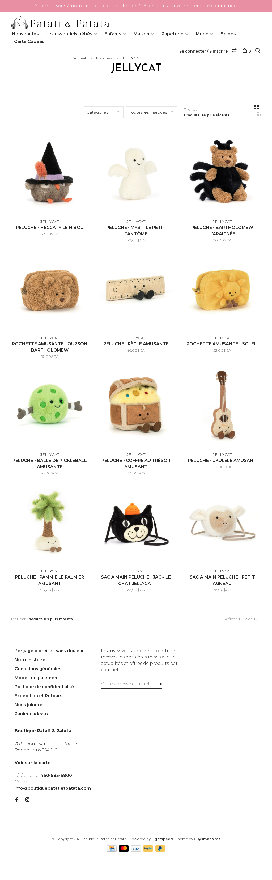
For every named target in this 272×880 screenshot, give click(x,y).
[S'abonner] (220, 454)
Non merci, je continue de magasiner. (201, 486)
